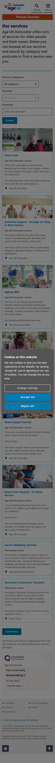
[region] (27, 381)
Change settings (27, 388)
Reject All (27, 406)
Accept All (28, 397)
